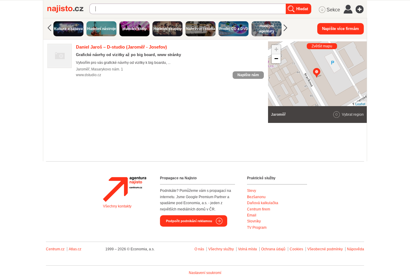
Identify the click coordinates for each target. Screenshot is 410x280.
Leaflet (360, 103)
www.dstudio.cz (88, 75)
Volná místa (247, 249)
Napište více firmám (340, 28)
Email (251, 215)
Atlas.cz (75, 249)
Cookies (296, 249)
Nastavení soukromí (205, 273)
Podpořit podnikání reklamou (189, 221)
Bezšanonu (256, 197)
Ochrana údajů (273, 249)
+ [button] (276, 49)
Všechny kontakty (117, 206)
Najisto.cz (68, 8)
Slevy (251, 191)
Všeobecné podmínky (325, 249)
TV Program (257, 227)
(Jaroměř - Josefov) (121, 46)
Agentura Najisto (124, 189)
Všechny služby (221, 249)
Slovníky (254, 221)
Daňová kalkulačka (262, 203)
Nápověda (355, 249)
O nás (199, 249)
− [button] (276, 58)
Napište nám (248, 75)
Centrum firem (258, 209)
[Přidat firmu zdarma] (361, 9)
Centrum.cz (55, 249)
